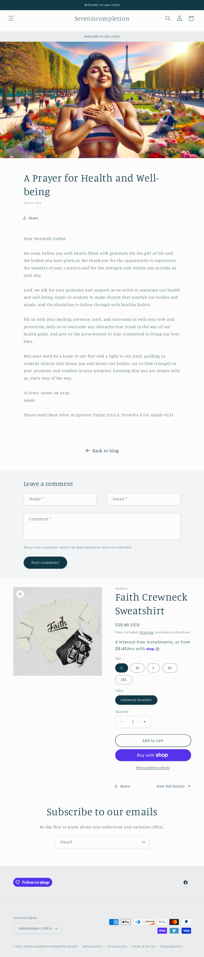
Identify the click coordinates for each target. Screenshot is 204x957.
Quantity (122, 711)
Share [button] (34, 218)
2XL (124, 679)
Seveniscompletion (36, 946)
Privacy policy (117, 946)
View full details (170, 786)
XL (170, 668)
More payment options (153, 767)
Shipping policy (171, 946)
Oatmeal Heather (136, 700)
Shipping (146, 632)
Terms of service (143, 946)
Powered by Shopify (64, 946)
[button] (11, 18)
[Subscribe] (143, 842)
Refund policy (92, 946)
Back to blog (105, 450)
